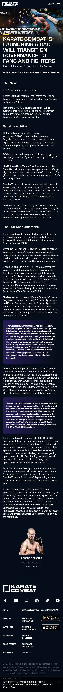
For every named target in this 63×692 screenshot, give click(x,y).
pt (52, 4)
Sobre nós (8, 653)
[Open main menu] (60, 4)
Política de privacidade (27, 645)
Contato (26, 653)
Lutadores (8, 627)
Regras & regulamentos (29, 628)
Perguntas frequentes (27, 620)
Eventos (7, 618)
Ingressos (8, 635)
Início (5, 610)
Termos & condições (27, 637)
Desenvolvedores (30, 610)
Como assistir (9, 644)
